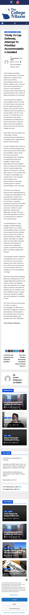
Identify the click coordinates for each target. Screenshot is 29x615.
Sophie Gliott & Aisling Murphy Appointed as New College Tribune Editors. (14, 473)
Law (9, 568)
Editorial (10, 548)
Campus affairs (12, 32)
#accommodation (15, 64)
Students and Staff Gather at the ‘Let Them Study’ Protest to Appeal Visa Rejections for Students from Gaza (14, 466)
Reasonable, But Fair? (10, 480)
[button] (26, 580)
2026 (5, 400)
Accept (14, 599)
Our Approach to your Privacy (18, 612)
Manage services (14, 595)
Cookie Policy (7, 612)
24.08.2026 (9, 518)
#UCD (17, 67)
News (19, 32)
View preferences (14, 608)
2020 (6, 32)
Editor (17, 407)
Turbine (10, 511)
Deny (14, 604)
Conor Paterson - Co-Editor (16, 59)
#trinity (12, 67)
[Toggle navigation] (15, 23)
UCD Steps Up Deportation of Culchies (11, 515)
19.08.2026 (9, 537)
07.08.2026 (9, 555)
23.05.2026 (9, 573)
